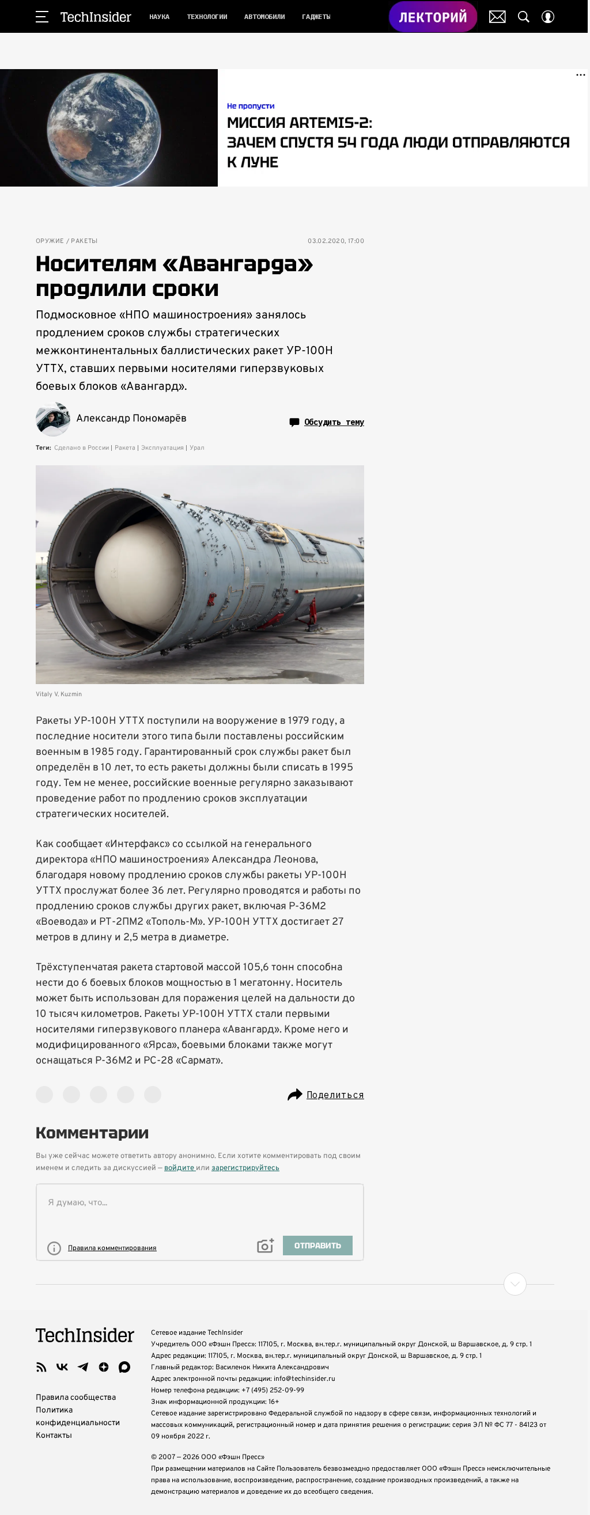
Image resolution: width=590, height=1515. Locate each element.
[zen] (103, 1367)
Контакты (54, 1436)
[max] (124, 1367)
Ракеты (84, 241)
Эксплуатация (162, 448)
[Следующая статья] (295, 1284)
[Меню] (42, 16)
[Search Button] (523, 16)
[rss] (41, 1367)
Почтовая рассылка (497, 16)
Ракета (125, 448)
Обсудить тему (334, 422)
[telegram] (83, 1367)
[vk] (62, 1367)
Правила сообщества (76, 1398)
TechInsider (96, 17)
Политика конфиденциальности (78, 1417)
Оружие (50, 241)
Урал (197, 448)
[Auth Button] (548, 16)
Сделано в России (81, 448)
